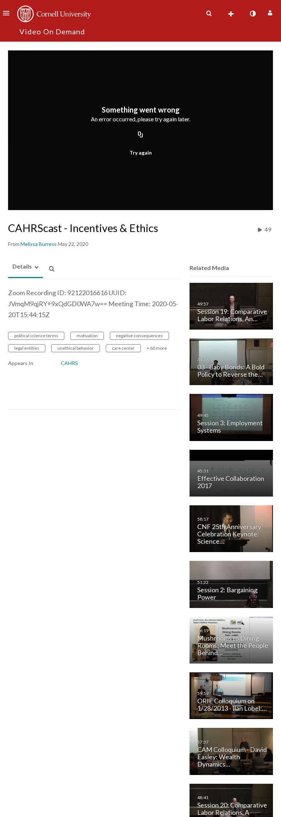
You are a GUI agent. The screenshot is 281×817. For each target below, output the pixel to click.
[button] (8, 13)
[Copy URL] (140, 135)
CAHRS (69, 363)
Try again (141, 152)
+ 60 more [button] (157, 348)
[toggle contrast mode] (252, 13)
